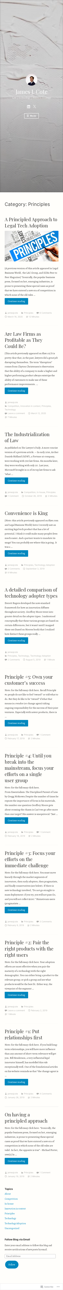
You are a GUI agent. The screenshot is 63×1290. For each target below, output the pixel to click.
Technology (10, 409)
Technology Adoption (44, 565)
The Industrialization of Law (27, 437)
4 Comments (46, 1093)
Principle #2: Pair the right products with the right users (29, 948)
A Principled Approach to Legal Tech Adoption (31, 222)
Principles (28, 313)
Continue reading (15, 302)
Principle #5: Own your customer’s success (29, 679)
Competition (13, 406)
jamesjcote (13, 313)
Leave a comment (16, 413)
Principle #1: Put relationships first (23, 1034)
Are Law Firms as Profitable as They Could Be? (23, 339)
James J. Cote (31, 91)
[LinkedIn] (29, 106)
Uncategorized (12, 1228)
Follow (11, 1264)
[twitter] (34, 106)
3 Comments (46, 921)
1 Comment (13, 496)
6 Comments (46, 313)
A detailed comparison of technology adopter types (31, 592)
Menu (33, 115)
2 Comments (14, 568)
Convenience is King (26, 513)
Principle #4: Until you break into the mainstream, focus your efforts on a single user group (29, 767)
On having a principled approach (26, 1117)
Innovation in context (30, 406)
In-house (41, 492)
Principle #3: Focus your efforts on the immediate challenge (30, 859)
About (8, 1193)
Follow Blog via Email (17, 1239)
